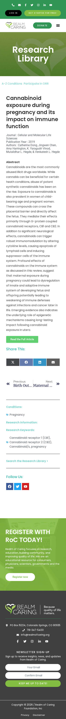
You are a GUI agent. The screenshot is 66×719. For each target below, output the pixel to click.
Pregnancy (17, 415)
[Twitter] (17, 486)
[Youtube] (25, 486)
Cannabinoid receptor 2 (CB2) (30, 442)
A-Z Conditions (12, 84)
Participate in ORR (36, 84)
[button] (58, 25)
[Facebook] (9, 486)
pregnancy (38, 447)
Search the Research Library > (27, 461)
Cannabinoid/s (20, 447)
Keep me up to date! (33, 683)
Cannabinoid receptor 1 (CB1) (30, 438)
